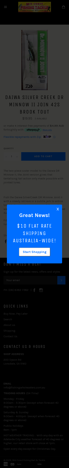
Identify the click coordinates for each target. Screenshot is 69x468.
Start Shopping (34, 252)
